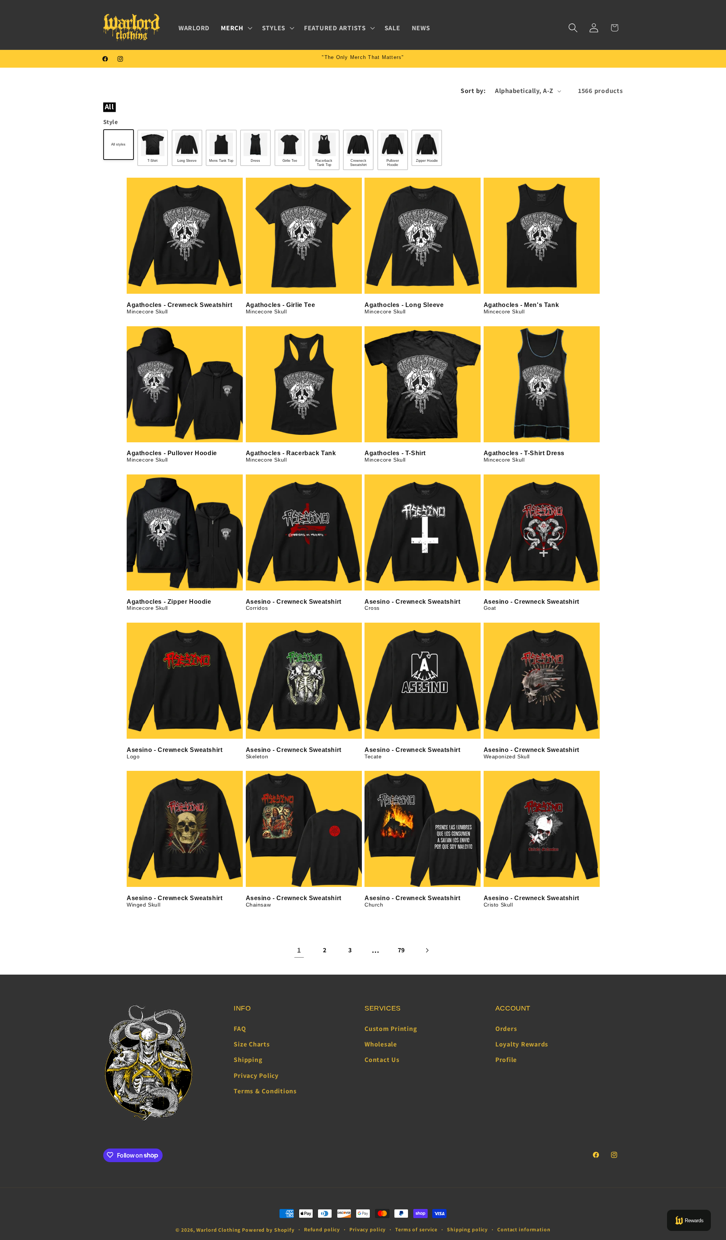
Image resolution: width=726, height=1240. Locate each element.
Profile (506, 1060)
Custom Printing (391, 1028)
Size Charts (252, 1044)
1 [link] (299, 950)
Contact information (524, 1229)
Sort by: (473, 90)
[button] (235, 28)
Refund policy (322, 1229)
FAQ (240, 1028)
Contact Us (382, 1060)
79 (401, 950)
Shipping (248, 1060)
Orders (506, 1028)
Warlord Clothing (218, 1229)
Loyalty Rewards (521, 1044)
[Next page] (426, 950)
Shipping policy (467, 1229)
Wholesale (381, 1044)
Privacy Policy (256, 1075)
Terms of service (416, 1229)
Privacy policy (367, 1229)
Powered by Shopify (268, 1229)
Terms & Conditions (265, 1091)
